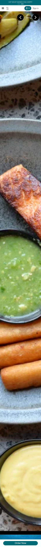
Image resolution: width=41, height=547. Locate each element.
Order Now (20, 543)
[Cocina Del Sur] (7, 8)
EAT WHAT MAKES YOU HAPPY (20, 2)
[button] (20, 17)
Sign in (36, 8)
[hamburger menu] (3, 8)
